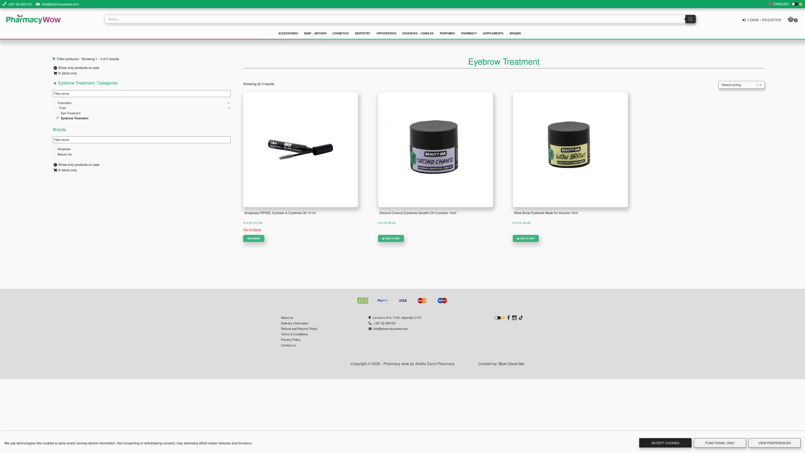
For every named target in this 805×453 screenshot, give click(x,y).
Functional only (720, 443)
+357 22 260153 (20, 4)
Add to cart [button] (393, 238)
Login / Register (764, 19)
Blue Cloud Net (511, 363)
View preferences (774, 443)
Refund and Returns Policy (299, 328)
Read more (253, 238)
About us (287, 317)
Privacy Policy (291, 339)
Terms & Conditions (294, 334)
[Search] (690, 19)
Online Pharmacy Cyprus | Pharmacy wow (33, 19)
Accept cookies (665, 443)
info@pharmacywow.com (60, 4)
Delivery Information (294, 323)
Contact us (288, 345)
